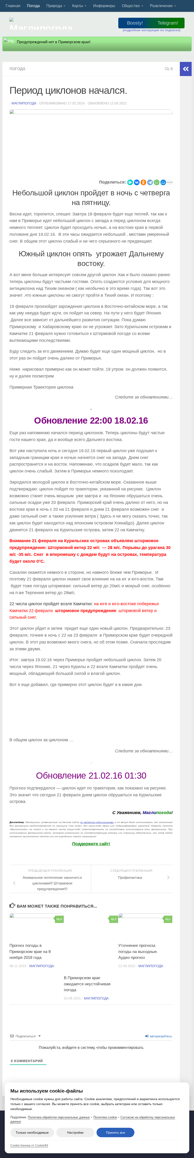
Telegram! (168, 23)
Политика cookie (105, 1117)
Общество (131, 6)
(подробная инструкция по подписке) (151, 30)
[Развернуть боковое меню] (186, 69)
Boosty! (135, 23)
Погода (33, 6)
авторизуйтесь (160, 1036)
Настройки (75, 1132)
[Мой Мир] (163, 182)
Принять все (115, 1132)
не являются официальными (97, 822)
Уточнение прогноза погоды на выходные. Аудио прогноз (138, 951)
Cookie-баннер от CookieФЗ (29, 1145)
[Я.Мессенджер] (130, 182)
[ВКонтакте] (137, 182)
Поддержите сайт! (91, 843)
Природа (54, 6)
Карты (77, 6)
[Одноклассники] (143, 182)
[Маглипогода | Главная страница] (42, 24)
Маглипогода (24, 103)
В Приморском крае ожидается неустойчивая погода (87, 984)
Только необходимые (32, 1132)
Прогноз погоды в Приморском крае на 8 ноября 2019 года (30, 951)
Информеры (104, 6)
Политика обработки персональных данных (59, 1117)
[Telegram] (150, 182)
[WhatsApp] (156, 182)
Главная (13, 6)
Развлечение (161, 6)
